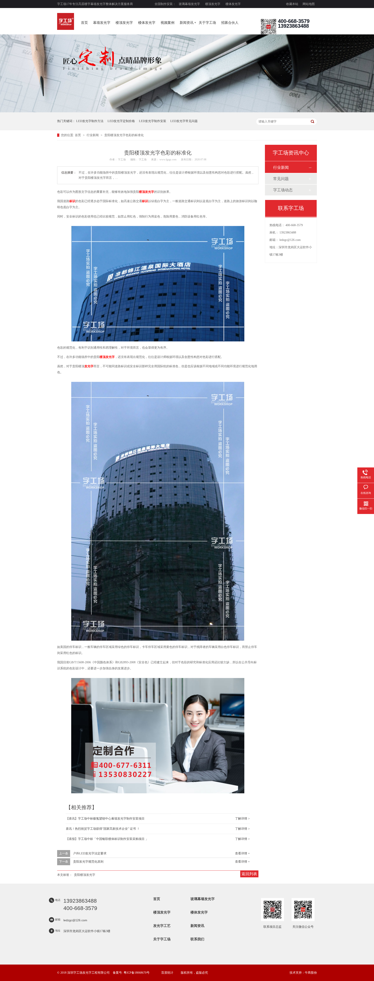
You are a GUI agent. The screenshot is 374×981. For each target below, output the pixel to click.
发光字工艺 (162, 926)
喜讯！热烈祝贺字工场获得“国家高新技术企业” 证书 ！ (103, 828)
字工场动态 (283, 190)
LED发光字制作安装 (152, 121)
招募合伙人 (230, 22)
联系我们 (197, 939)
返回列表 (249, 874)
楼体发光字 (233, 4)
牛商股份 (311, 972)
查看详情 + (242, 853)
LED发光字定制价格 (121, 121)
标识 (72, 201)
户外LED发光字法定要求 (89, 853)
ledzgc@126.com (290, 240)
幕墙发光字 (101, 22)
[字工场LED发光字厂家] (65, 21)
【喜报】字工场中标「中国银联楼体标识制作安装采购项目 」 (107, 839)
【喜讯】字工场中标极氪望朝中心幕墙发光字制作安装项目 (105, 818)
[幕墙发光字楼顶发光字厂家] (268, 33)
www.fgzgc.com (168, 159)
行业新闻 (93, 135)
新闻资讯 (186, 22)
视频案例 (167, 22)
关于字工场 (207, 22)
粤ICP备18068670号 (137, 972)
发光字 (89, 366)
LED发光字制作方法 (89, 121)
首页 (84, 22)
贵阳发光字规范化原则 (88, 861)
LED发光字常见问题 (184, 121)
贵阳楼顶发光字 (84, 874)
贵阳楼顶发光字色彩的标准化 (124, 135)
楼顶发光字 (212, 4)
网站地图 (309, 4)
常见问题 (281, 179)
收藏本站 (292, 4)
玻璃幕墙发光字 (189, 4)
